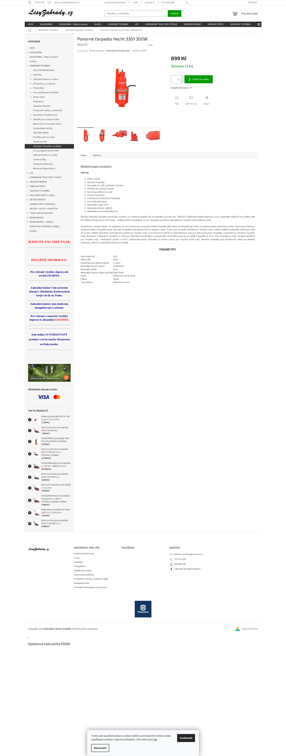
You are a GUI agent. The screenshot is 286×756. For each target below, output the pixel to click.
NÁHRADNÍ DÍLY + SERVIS (41, 222)
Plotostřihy (38, 88)
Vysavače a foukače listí (45, 115)
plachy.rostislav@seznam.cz (188, 554)
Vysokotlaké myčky (42, 128)
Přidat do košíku (201, 79)
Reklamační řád (81, 583)
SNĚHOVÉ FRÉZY (38, 186)
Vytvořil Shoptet (250, 629)
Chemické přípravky (43, 164)
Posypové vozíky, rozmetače (47, 110)
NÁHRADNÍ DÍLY (37, 217)
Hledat (174, 13)
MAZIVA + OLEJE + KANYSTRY (44, 208)
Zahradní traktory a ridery (46, 79)
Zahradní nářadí (40, 132)
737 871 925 (180, 559)
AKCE (32, 48)
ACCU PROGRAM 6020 (43, 70)
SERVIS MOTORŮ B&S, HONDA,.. (45, 226)
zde (155, 739)
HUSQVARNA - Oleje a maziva (44, 57)
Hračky (33, 61)
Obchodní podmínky (84, 574)
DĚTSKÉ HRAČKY (38, 199)
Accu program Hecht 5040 (46, 150)
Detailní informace (180, 88)
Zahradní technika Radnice (187, 569)
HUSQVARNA (36, 52)
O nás (135, 2)
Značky (33, 231)
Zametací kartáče (42, 106)
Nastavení (100, 748)
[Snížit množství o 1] (182, 81)
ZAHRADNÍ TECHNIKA (40, 65)
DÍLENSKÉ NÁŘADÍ (38, 182)
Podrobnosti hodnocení (118, 50)
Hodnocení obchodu (115, 2)
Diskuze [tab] (97, 155)
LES (31, 173)
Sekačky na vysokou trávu (46, 119)
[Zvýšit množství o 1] (182, 77)
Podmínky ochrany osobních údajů (91, 579)
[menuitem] (31, 24)
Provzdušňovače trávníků (45, 92)
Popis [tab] (83, 155)
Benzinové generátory (44, 168)
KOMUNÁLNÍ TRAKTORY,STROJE (45, 177)
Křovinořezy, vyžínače (44, 83)
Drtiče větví (39, 97)
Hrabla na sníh (40, 141)
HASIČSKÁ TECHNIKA (40, 191)
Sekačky (37, 74)
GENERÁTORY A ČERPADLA (42, 204)
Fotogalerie (167, 2)
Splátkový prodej (82, 570)
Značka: (139, 50)
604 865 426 (180, 564)
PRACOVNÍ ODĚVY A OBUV (42, 195)
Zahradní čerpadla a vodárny (47, 146)
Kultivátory (38, 101)
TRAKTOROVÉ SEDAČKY (41, 213)
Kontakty (150, 2)
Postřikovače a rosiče (44, 137)
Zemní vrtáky (39, 159)
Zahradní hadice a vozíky (45, 155)
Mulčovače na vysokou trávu (47, 124)
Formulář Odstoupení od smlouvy (90, 587)
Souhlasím (186, 738)
